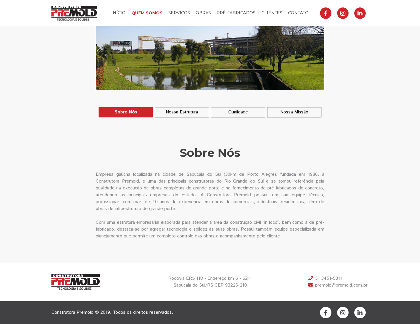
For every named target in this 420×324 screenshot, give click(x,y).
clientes (271, 12)
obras (203, 12)
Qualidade (238, 112)
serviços (179, 12)
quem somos (147, 12)
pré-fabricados (236, 12)
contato (298, 12)
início (118, 12)
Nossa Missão (294, 112)
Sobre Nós (126, 112)
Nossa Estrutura (182, 112)
